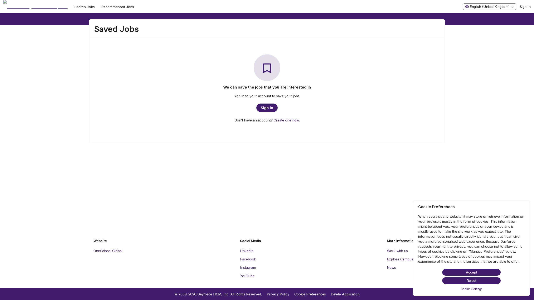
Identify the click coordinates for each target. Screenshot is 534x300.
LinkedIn (246, 251)
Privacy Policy (278, 294)
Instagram (248, 267)
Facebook (248, 259)
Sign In (525, 7)
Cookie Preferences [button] (310, 294)
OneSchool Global (107, 251)
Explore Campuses (402, 259)
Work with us (397, 251)
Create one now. (287, 120)
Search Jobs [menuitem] (84, 7)
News (391, 267)
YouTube (247, 276)
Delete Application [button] (345, 294)
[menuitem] (35, 7)
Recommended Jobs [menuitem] (117, 7)
